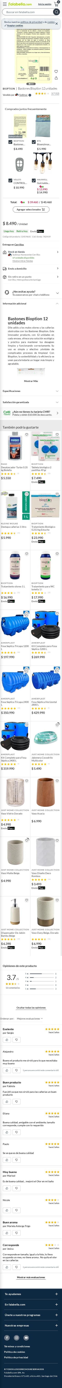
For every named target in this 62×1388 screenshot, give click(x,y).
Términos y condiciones (17, 1346)
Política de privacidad (16, 1357)
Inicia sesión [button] (44, 4)
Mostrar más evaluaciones (31, 1277)
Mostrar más (31, 381)
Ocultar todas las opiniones (31, 1007)
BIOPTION (9, 88)
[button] (31, 12)
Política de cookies (14, 1351)
